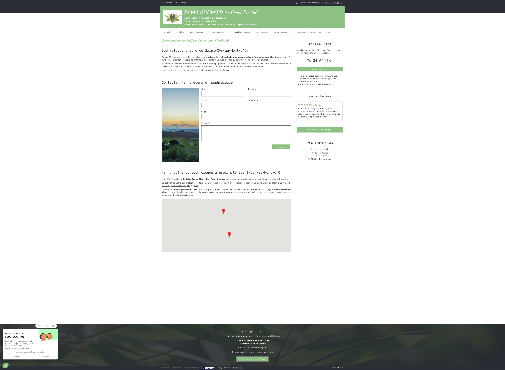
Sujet (203, 112)
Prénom (252, 89)
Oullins (231, 183)
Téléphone (253, 100)
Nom (203, 89)
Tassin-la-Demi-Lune (246, 183)
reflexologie (283, 179)
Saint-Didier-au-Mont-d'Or (269, 183)
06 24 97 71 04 (320, 60)
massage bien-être (264, 179)
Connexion (338, 367)
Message (205, 123)
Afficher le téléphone (334, 3)
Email (204, 100)
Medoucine (237, 368)
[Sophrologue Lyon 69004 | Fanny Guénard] (172, 17)
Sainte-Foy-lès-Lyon (180, 185)
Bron (196, 185)
